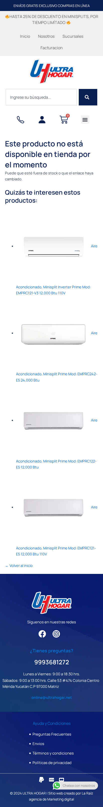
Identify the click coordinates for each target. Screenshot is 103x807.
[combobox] (41, 97)
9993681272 (51, 662)
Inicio (25, 36)
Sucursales (72, 36)
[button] (85, 119)
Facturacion (51, 47)
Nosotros (46, 36)
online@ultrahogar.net (52, 697)
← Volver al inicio (19, 565)
